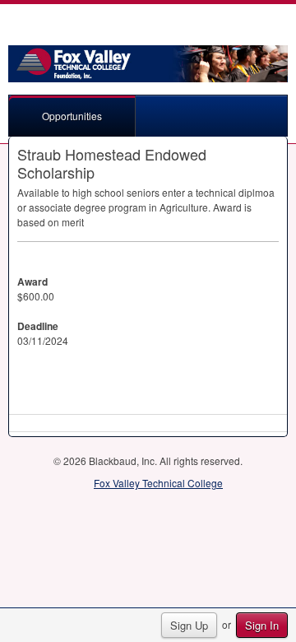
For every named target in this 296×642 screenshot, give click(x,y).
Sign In (262, 625)
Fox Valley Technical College (158, 483)
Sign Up (189, 625)
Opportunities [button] (72, 116)
